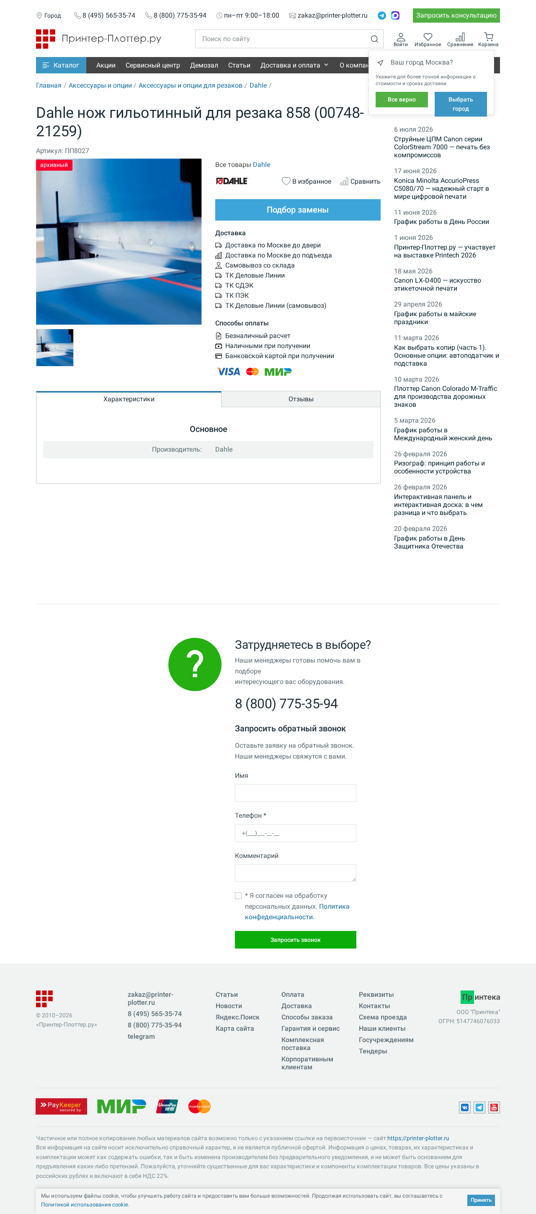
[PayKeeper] (61, 1106)
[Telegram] (382, 15)
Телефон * (250, 815)
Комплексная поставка (302, 1044)
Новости (229, 1006)
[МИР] (121, 1106)
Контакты (374, 1006)
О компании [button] (358, 65)
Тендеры (373, 1051)
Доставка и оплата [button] (290, 65)
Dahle (258, 85)
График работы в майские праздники (435, 318)
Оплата (292, 994)
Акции (106, 65)
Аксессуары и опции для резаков (190, 85)
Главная (49, 85)
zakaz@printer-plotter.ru (333, 15)
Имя (241, 776)
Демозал (204, 65)
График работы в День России (441, 222)
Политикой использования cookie (84, 1204)
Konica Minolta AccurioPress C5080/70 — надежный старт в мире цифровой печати (441, 188)
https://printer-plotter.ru (418, 1138)
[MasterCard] (199, 1106)
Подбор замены (298, 210)
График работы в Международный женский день (443, 434)
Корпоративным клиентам (307, 1063)
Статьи (239, 65)
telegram (141, 1036)
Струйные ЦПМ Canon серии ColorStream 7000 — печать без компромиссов (442, 147)
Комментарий (256, 856)
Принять (481, 1200)
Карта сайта (235, 1028)
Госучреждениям (386, 1040)
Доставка (296, 1006)
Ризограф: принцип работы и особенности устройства (439, 467)
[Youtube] (494, 1107)
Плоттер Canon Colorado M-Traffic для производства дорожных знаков (445, 396)
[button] (61, 65)
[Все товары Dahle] (244, 180)
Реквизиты (376, 994)
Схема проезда (383, 1017)
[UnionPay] (167, 1106)
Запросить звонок (296, 939)
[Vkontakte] (465, 1107)
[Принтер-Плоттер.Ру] (98, 38)
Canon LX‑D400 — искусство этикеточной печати (437, 284)
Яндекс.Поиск (238, 1017)
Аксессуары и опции (100, 85)
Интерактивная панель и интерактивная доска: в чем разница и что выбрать (438, 505)
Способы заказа (307, 1017)
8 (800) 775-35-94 (180, 15)
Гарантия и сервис (310, 1028)
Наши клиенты (382, 1028)
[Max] (395, 15)
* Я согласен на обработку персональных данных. (297, 906)
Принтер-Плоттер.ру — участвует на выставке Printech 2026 (445, 251)
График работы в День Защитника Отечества (429, 542)
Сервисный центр (153, 65)
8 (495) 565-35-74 (108, 15)
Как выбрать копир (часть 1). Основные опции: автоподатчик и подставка (446, 355)
